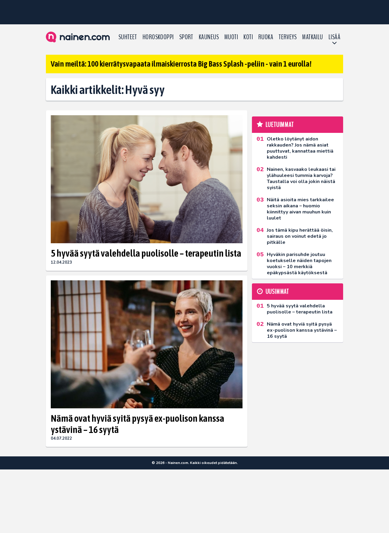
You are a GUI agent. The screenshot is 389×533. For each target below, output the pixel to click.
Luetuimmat (280, 124)
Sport (186, 37)
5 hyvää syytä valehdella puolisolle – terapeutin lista (146, 253)
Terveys (288, 37)
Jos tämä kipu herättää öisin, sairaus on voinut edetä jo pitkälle (300, 236)
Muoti (231, 37)
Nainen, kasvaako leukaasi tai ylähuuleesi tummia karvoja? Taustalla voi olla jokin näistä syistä (301, 178)
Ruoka (265, 37)
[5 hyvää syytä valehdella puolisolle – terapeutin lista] (147, 179)
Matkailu (312, 37)
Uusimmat (277, 291)
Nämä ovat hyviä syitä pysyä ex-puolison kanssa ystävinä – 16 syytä (137, 424)
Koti (248, 37)
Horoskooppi (158, 37)
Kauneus (209, 37)
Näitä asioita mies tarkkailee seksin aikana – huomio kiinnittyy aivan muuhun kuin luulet (300, 208)
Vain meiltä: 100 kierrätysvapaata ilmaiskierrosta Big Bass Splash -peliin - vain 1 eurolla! (181, 63)
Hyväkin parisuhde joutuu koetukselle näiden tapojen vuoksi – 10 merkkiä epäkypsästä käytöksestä (299, 263)
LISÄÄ (334, 37)
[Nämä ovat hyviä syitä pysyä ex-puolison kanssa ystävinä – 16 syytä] (147, 344)
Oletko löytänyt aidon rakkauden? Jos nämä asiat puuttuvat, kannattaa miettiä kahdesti (300, 148)
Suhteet (128, 37)
